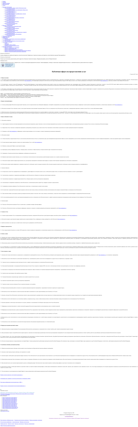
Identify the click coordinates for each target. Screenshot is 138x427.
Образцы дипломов (6, 3)
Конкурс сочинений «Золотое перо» (11, 30)
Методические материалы (7, 41)
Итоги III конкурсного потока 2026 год (10, 400)
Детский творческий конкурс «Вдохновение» (13, 34)
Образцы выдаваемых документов (35, 420)
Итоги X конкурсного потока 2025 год (10, 405)
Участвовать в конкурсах (7, 36)
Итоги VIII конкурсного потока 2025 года (10, 407)
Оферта (1, 425)
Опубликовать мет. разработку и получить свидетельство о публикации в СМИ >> (15, 378)
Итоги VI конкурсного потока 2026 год (10, 397)
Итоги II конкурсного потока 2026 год (10, 401)
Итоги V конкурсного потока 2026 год (10, 398)
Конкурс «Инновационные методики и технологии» (14, 17)
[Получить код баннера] (0, 389)
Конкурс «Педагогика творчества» (11, 23)
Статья (6, 42)
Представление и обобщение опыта (7, 420)
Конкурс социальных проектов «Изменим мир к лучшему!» (16, 32)
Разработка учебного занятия (10, 44)
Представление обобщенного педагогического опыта (14, 40)
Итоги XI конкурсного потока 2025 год (10, 404)
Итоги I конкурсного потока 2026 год (9, 402)
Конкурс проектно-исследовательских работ (13, 26)
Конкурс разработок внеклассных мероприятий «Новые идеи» (16, 9)
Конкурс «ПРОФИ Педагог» (10, 19)
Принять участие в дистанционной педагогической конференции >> (13, 385)
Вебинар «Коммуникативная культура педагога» (14, 49)
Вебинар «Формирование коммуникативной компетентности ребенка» (18, 50)
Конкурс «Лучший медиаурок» (10, 15)
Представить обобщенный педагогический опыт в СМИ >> (11, 382)
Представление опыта (7, 39)
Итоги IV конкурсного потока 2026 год (10, 399)
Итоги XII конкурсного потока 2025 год (10, 403)
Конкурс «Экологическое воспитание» (12, 21)
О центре (4, 2)
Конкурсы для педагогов (19, 423)
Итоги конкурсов (6, 4)
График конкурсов (3, 423)
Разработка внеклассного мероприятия (12, 45)
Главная (4, 1)
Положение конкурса (11, 8)
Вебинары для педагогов (7, 46)
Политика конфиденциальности (9, 425)
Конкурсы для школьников (7, 25)
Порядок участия (11, 423)
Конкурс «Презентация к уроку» (11, 11)
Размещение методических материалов (21, 420)
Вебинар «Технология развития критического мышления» (15, 51)
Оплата (4, 5)
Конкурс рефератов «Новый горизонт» (12, 28)
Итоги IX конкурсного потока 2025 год (10, 406)
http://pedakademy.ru (28, 80)
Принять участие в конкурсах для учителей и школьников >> (11, 374)
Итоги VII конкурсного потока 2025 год (10, 408)
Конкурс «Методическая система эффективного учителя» (15, 13)
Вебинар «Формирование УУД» (10, 48)
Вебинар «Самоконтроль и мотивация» (12, 47)
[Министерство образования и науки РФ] (7, 67)
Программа (7, 43)
